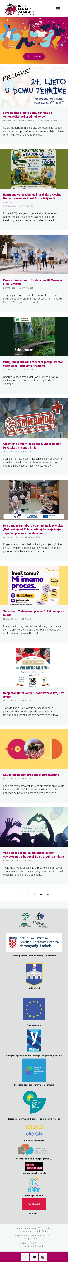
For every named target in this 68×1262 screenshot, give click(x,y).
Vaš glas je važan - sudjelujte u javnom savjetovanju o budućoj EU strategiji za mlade (33, 854)
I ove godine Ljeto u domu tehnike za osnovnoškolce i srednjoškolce (27, 114)
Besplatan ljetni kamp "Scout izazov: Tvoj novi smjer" (34, 694)
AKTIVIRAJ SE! (26, 206)
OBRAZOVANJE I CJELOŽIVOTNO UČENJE (39, 121)
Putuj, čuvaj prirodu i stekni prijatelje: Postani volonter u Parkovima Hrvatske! (33, 363)
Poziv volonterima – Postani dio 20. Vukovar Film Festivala (32, 282)
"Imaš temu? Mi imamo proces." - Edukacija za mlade (33, 613)
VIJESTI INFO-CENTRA (30, 537)
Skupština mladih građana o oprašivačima (31, 774)
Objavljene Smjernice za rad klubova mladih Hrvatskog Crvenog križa (32, 445)
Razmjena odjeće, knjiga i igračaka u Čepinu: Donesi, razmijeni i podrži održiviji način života (32, 198)
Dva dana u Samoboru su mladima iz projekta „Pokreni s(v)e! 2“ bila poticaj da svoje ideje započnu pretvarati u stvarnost (33, 529)
